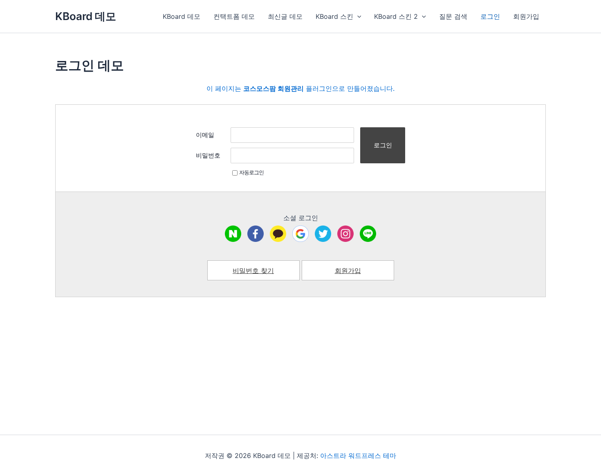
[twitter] (323, 233)
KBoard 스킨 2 (396, 16)
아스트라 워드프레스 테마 (358, 455)
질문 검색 (453, 16)
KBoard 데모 (85, 16)
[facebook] (255, 233)
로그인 (490, 16)
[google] (300, 233)
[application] (357, 16)
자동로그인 (251, 172)
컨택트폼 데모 (234, 16)
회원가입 (526, 16)
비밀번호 (208, 155)
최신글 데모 (285, 16)
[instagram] (345, 233)
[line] (368, 233)
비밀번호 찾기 (253, 270)
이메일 (205, 135)
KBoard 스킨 (334, 16)
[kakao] (278, 233)
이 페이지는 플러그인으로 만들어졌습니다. (300, 88)
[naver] (233, 233)
